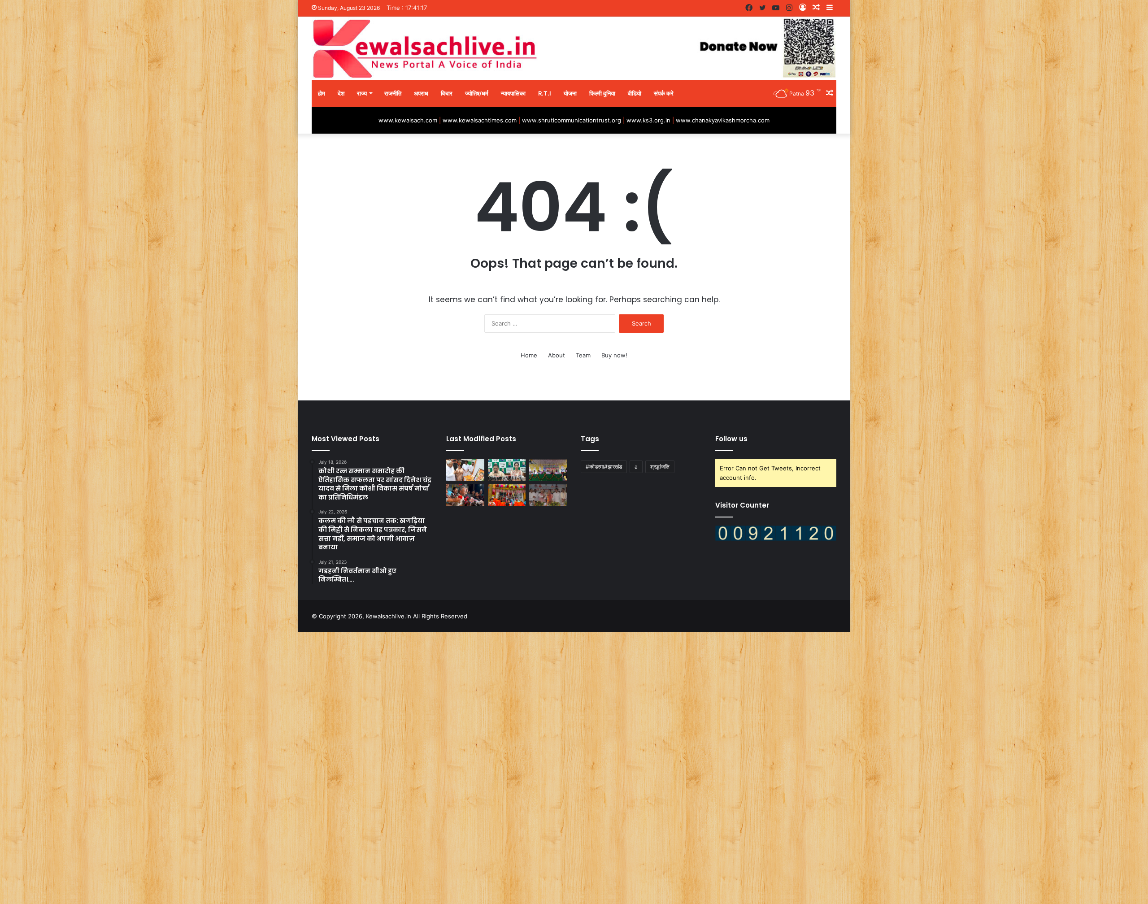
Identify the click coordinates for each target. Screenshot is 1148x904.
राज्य (362, 93)
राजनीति (392, 93)
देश (341, 93)
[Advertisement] (269, 766)
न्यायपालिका (513, 93)
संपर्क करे (664, 93)
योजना (570, 93)
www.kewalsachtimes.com (480, 120)
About (556, 355)
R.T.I (544, 93)
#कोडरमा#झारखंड (604, 466)
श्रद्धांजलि (660, 466)
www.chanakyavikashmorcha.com (723, 120)
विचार (446, 93)
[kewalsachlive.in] (574, 48)
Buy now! (614, 355)
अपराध (421, 93)
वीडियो (634, 93)
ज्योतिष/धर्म (476, 93)
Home (529, 355)
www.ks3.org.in (648, 120)
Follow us (731, 438)
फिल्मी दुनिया (602, 93)
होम (321, 93)
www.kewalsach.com (407, 120)
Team (583, 355)
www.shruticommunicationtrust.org (571, 120)
